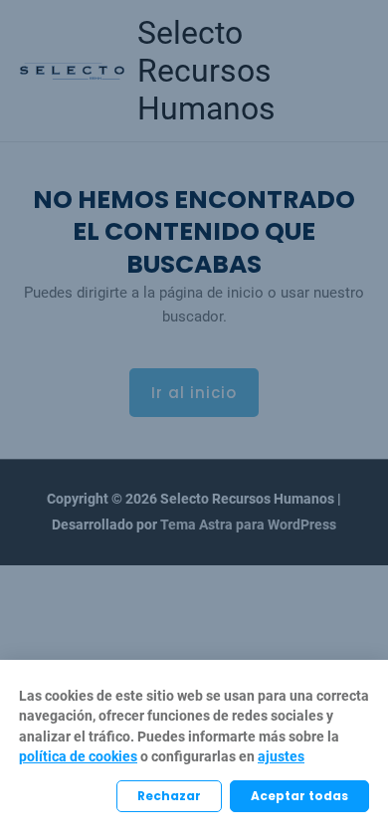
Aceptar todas (299, 795)
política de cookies (78, 756)
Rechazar (169, 795)
